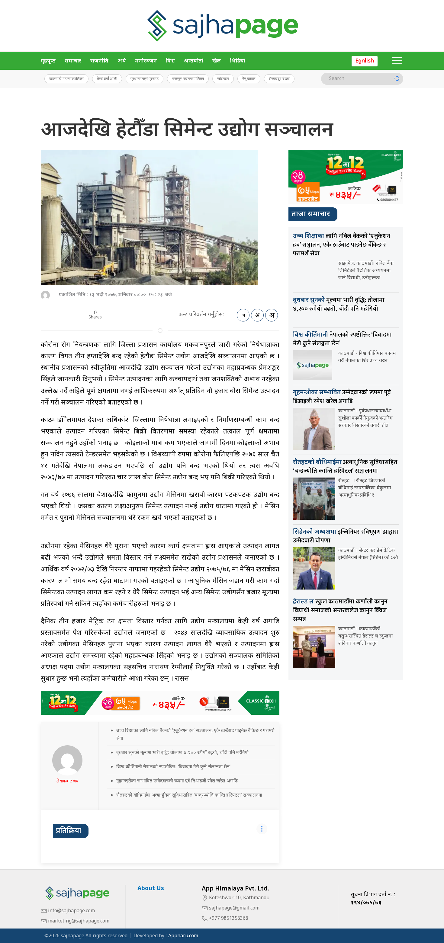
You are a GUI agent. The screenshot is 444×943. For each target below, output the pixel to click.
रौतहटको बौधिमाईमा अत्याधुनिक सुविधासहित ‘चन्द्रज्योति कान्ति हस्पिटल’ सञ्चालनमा (189, 795)
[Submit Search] (397, 79)
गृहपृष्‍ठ (48, 61)
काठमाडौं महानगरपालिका (66, 78)
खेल (216, 61)
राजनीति (99, 61)
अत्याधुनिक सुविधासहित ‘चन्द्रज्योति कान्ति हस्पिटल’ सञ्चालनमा (345, 466)
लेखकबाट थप (67, 781)
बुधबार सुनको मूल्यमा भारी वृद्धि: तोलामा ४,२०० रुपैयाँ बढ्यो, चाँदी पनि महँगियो (182, 752)
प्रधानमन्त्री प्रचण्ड (144, 78)
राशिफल (223, 78)
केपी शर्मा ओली (107, 78)
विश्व (170, 61)
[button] (397, 61)
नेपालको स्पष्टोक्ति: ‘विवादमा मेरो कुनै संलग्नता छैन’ (342, 339)
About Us (150, 889)
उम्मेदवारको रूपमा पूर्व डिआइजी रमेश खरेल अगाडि (342, 396)
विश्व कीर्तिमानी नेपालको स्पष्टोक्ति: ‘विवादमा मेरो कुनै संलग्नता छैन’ (173, 766)
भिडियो (237, 61)
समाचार (73, 61)
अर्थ (121, 61)
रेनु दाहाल (249, 78)
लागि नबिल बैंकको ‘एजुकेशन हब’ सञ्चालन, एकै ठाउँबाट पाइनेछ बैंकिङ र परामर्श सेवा (341, 245)
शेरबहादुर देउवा (279, 78)
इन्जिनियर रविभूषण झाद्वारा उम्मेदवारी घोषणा (346, 536)
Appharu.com (183, 936)
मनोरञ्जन (146, 61)
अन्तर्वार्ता (193, 61)
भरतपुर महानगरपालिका (188, 78)
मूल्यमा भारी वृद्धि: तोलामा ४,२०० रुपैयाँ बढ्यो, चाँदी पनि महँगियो (338, 304)
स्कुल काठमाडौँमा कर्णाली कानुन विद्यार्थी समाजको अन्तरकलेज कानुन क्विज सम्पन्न (340, 610)
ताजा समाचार (310, 214)
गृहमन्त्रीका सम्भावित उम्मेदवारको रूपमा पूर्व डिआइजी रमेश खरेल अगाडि (177, 781)
